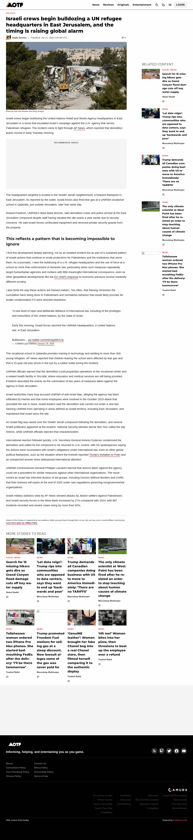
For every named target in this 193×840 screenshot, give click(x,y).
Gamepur (153, 795)
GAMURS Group (180, 820)
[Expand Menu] (170, 5)
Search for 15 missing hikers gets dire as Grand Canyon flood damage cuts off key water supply (19, 574)
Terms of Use (41, 776)
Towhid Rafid (13, 672)
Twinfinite (125, 795)
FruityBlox (152, 808)
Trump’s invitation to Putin (104, 454)
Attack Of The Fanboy (175, 795)
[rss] (154, 751)
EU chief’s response (66, 276)
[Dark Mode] (163, 5)
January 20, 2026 (46, 343)
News (96, 4)
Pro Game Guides (102, 795)
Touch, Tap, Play (103, 808)
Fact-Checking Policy (17, 772)
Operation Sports (149, 804)
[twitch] (162, 751)
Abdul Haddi (12, 592)
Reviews (108, 4)
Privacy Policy (13, 776)
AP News (79, 128)
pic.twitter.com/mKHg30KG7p (46, 339)
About (9, 763)
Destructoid (180, 799)
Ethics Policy (41, 767)
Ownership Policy (43, 772)
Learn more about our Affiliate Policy (21, 523)
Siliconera (125, 799)
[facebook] (176, 751)
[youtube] (184, 751)
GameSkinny (124, 804)
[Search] (157, 5)
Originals (123, 4)
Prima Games (104, 799)
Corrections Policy (16, 767)
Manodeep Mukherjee (48, 596)
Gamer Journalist (102, 804)
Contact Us (40, 763)
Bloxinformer (179, 808)
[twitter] (169, 751)
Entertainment (142, 4)
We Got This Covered (147, 799)
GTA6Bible (106, 812)
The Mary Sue (179, 804)
